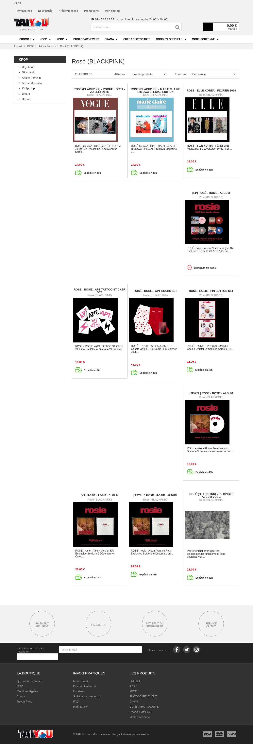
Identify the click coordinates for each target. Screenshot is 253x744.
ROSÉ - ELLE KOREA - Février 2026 (211, 90)
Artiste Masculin (32, 83)
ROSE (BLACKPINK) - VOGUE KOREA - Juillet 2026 (99, 90)
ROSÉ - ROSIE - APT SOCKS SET (155, 290)
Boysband (28, 67)
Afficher (119, 74)
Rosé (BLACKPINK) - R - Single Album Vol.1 (211, 495)
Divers (26, 93)
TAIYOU (80, 734)
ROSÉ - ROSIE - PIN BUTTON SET (211, 290)
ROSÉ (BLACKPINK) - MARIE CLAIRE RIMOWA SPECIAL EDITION (155, 90)
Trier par (180, 74)
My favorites (24, 10)
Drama (26, 99)
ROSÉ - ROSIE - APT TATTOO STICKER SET (99, 291)
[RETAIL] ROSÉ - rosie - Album (155, 495)
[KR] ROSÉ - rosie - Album (100, 495)
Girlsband (28, 72)
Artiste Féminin (31, 77)
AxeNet (145, 734)
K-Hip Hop (28, 88)
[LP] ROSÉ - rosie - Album (211, 192)
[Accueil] (31, 24)
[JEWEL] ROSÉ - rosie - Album (211, 393)
